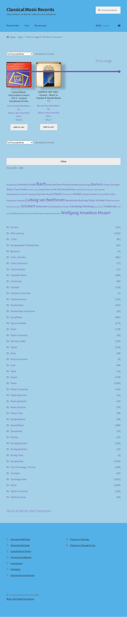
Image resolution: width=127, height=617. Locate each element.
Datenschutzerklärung (23, 575)
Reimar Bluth (15, 207)
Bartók (49, 184)
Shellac (14, 437)
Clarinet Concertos (21, 293)
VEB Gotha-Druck (26, 213)
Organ (14, 377)
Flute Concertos (19, 335)
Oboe (13, 371)
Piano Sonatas (18, 407)
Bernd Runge (85, 184)
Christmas (16, 281)
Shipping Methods (20, 545)
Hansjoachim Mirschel (44, 194)
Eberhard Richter (66, 189)
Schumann (42, 206)
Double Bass (44, 189)
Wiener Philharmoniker (52, 213)
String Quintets (19, 449)
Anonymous (12, 184)
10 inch (14, 227)
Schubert (28, 206)
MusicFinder (13, 25)
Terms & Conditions (21, 557)
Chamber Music (19, 275)
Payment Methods (20, 539)
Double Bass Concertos (23, 311)
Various (15, 213)
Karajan (100, 194)
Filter (63, 161)
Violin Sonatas (18, 497)
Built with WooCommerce (20, 598)
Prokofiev (116, 200)
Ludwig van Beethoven (45, 199)
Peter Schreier (97, 200)
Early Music (16, 317)
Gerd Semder (99, 189)
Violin (14, 485)
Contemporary (18, 299)
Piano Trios (17, 413)
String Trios (17, 455)
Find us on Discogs (79, 539)
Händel (77, 194)
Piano (108, 200)
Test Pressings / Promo (23, 467)
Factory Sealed (18, 323)
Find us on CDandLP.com (82, 545)
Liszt (105, 194)
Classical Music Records (30, 9)
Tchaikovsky (110, 206)
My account (40, 25)
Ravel (9, 206)
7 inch (14, 239)
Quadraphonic (18, 419)
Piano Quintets (19, 401)
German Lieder (18, 341)
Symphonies (17, 461)
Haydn (58, 194)
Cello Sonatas (18, 269)
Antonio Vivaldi (27, 184)
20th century (17, 233)
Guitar (14, 347)
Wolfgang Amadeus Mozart (86, 212)
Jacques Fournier (89, 194)
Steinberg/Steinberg (82, 206)
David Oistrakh (33, 190)
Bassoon (15, 251)
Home (12, 37)
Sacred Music (17, 425)
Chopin (106, 184)
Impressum (17, 563)
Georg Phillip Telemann (85, 190)
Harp (13, 353)
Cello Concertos (19, 263)
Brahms (97, 184)
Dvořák (53, 189)
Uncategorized (18, 479)
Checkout (16, 569)
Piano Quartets (19, 395)
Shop (20, 37)
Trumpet (15, 473)
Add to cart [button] (18, 127)
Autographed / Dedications (25, 245)
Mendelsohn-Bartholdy (77, 200)
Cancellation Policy (21, 551)
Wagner (40, 213)
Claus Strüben (21, 189)
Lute (13, 365)
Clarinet (15, 287)
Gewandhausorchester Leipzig (21, 194)
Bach (41, 184)
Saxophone (16, 431)
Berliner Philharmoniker (66, 184)
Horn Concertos (19, 359)
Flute (13, 329)
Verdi (34, 213)
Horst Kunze (67, 194)
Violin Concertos (19, 491)
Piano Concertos (19, 389)
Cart (26, 25)
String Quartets (19, 443)
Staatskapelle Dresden (58, 206)
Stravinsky (98, 206)
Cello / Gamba (18, 257)
